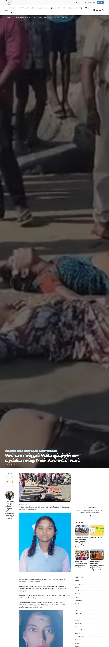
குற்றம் (27, 450)
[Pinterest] (7, 482)
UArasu (7, 464)
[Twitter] (79, 2)
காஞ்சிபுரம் (77, 620)
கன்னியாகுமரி (78, 616)
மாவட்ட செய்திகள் (51, 450)
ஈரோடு (76, 597)
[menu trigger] (7, 10)
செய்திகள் (34, 450)
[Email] (12, 482)
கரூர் (76, 607)
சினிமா (77, 643)
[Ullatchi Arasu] (8, 2)
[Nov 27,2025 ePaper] (97, 530)
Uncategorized (10, 450)
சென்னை (42, 450)
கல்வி (76, 610)
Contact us (91, 510)
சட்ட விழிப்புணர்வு (79, 636)
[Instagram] (93, 516)
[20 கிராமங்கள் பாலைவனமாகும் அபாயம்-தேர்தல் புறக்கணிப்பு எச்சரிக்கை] (82, 554)
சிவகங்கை (78, 639)
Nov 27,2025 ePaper (96, 537)
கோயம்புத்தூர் (78, 633)
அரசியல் (20, 450)
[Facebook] (76, 2)
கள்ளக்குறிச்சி (78, 613)
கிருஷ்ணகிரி (78, 623)
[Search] (103, 10)
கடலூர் (77, 603)
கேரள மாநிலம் (78, 630)
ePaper (100, 2)
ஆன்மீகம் (77, 593)
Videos (77, 587)
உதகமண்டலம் (78, 600)
